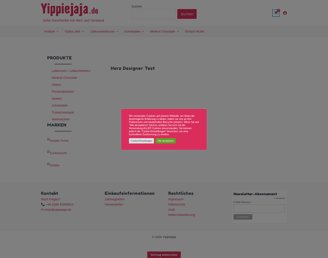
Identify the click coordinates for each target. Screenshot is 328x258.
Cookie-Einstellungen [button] (141, 141)
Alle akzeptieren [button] (166, 141)
